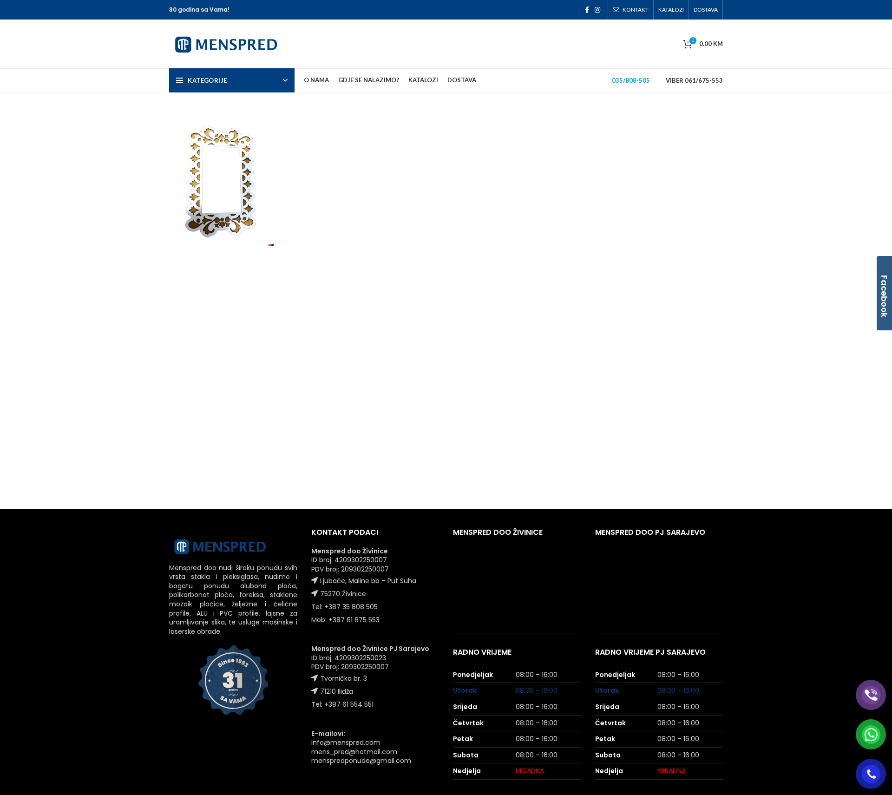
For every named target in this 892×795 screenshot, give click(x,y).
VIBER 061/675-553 (694, 80)
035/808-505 (631, 80)
